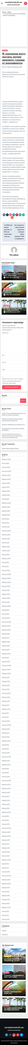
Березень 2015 (6, 764)
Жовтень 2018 (6, 669)
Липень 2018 (5, 677)
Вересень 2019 (6, 630)
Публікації (5, 934)
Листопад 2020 (6, 574)
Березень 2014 (6, 812)
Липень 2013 (5, 844)
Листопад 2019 (6, 622)
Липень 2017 (5, 705)
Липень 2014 (5, 796)
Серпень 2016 (6, 729)
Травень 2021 (6, 550)
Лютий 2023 (5, 499)
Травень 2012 (6, 899)
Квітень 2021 (6, 554)
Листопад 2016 (6, 725)
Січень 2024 (5, 463)
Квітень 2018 (6, 685)
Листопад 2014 (6, 780)
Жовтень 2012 (6, 879)
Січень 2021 (5, 566)
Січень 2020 (5, 614)
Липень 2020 (6, 590)
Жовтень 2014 (6, 784)
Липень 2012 (5, 891)
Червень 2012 (6, 895)
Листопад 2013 (6, 828)
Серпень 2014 (6, 792)
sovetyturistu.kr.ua (13, 2)
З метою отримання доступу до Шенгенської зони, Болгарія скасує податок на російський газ (12, 435)
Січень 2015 (5, 772)
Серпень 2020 (6, 586)
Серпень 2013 (6, 840)
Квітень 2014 (6, 808)
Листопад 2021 (6, 530)
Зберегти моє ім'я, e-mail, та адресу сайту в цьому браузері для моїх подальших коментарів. (12, 381)
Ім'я (3, 355)
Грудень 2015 (6, 752)
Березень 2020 (6, 606)
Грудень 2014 (6, 776)
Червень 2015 (6, 760)
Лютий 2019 (5, 657)
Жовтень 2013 (6, 832)
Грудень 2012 (6, 871)
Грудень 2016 (6, 721)
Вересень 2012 (6, 883)
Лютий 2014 (5, 816)
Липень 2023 (5, 487)
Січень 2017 (5, 717)
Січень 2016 (5, 748)
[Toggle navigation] (2, 3)
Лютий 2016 (5, 745)
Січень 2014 (5, 820)
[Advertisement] (14, 31)
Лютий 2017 (5, 713)
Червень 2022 (6, 511)
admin (8, 67)
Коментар (5, 333)
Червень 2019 (6, 641)
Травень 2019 (6, 645)
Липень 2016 (5, 733)
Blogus (21, 1040)
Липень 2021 (5, 542)
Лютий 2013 (5, 863)
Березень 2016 (6, 741)
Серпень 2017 (6, 701)
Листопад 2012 (6, 875)
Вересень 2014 (6, 788)
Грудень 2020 (6, 570)
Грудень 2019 (6, 618)
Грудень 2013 (6, 824)
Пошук (4, 395)
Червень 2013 (6, 848)
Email (4, 362)
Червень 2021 (6, 546)
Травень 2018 (6, 681)
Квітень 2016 (6, 737)
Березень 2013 (6, 860)
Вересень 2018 (6, 673)
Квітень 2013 (5, 856)
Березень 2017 (6, 709)
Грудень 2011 (6, 919)
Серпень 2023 (6, 483)
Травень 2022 (6, 515)
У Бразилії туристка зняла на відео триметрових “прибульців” (13, 275)
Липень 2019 (5, 637)
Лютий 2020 (5, 610)
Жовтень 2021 (6, 534)
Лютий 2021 (5, 562)
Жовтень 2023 (6, 475)
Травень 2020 (6, 598)
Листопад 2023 (6, 471)
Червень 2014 (6, 800)
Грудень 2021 (6, 526)
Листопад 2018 (6, 665)
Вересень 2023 (6, 479)
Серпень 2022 (6, 507)
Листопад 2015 (6, 756)
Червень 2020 (6, 594)
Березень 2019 (6, 653)
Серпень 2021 (6, 538)
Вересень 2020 (6, 582)
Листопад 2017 (6, 693)
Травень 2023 (6, 495)
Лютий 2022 (5, 519)
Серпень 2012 (6, 887)
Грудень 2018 (6, 661)
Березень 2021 (6, 558)
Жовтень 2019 (6, 626)
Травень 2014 (6, 804)
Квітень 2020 (6, 602)
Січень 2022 (5, 522)
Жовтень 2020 (6, 578)
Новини (5, 50)
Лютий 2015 (5, 768)
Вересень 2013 (6, 836)
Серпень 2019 (6, 633)
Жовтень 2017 (6, 697)
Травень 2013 (6, 852)
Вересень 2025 (6, 459)
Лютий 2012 (5, 911)
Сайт (3, 369)
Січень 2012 (5, 915)
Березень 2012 (6, 907)
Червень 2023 (6, 491)
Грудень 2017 (6, 689)
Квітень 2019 (6, 649)
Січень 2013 (5, 867)
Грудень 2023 (6, 467)
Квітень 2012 (6, 903)
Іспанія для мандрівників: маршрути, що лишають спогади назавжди (12, 960)
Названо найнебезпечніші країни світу (13, 424)
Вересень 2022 (6, 503)
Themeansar (13, 1043)
